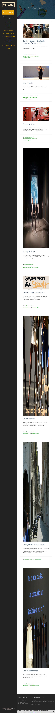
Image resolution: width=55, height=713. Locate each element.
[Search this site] (8, 54)
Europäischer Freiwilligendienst (34, 559)
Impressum (45, 700)
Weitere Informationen (34, 712)
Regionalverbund (8, 40)
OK (40, 712)
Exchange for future (29, 124)
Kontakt (8, 48)
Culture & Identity (28, 83)
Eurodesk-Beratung (47, 703)
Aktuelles (8, 22)
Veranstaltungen (8, 30)
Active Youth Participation (30, 670)
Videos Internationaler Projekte (8, 37)
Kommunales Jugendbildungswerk (30, 56)
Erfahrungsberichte (8, 33)
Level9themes (9, 709)
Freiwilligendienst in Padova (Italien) (34, 544)
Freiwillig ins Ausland (7, 708)
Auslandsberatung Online (48, 701)
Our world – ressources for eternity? (33, 292)
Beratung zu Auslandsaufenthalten (8, 44)
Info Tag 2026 (8, 27)
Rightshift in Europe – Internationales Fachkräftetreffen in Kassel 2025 (34, 42)
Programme (8, 25)
